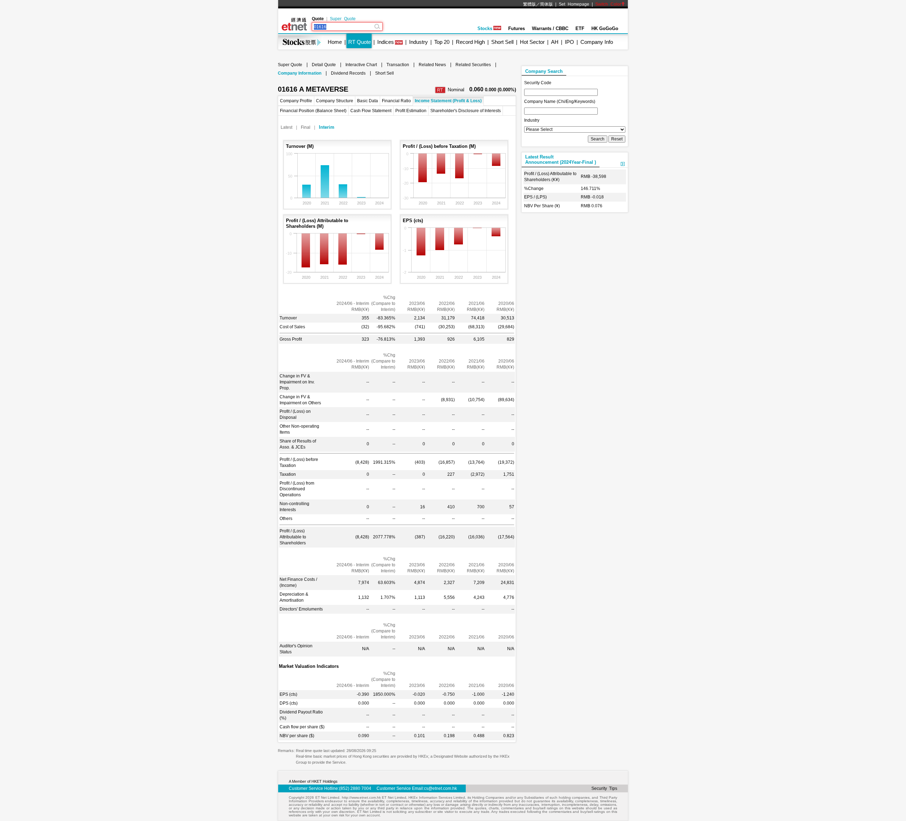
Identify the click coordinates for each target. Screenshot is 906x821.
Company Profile (296, 100)
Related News (432, 64)
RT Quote (359, 42)
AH (554, 42)
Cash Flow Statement (370, 110)
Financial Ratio (396, 100)
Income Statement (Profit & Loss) (448, 100)
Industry (418, 42)
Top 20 (441, 42)
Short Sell (502, 42)
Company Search (544, 71)
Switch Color (608, 4)
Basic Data (367, 100)
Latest (286, 127)
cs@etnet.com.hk (440, 788)
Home (335, 42)
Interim (326, 127)
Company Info (596, 42)
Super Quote (343, 18)
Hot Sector (532, 42)
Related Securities (473, 64)
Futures (516, 28)
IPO (569, 42)
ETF (579, 28)
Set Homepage (574, 4)
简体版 (546, 4)
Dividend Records (348, 73)
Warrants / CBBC (550, 28)
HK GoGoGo (604, 28)
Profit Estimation (410, 110)
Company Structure (334, 100)
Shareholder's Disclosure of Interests (465, 110)
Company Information (299, 73)
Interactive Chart (361, 64)
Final (305, 127)
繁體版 (529, 4)
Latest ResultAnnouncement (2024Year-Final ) (560, 159)
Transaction (397, 64)
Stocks (484, 28)
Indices (385, 42)
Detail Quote (324, 64)
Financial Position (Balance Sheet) (313, 110)
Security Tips (604, 788)
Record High (470, 42)
